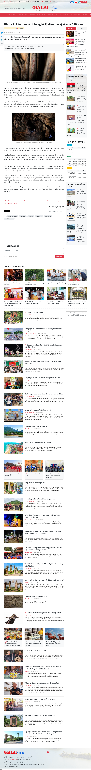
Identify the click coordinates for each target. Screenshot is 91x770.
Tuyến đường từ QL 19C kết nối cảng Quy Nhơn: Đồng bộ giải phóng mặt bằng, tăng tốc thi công (76, 52)
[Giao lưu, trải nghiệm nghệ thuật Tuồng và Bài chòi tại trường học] (13, 366)
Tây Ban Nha (39, 216)
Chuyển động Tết (29, 615)
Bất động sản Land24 (78, 312)
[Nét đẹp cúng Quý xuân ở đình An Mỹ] (13, 415)
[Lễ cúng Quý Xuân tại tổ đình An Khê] (13, 466)
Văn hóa (69, 14)
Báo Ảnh (13, 1)
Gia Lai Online (14, 752)
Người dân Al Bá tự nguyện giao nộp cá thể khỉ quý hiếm (81, 108)
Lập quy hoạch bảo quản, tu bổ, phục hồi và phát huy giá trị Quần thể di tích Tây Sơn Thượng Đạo (43, 733)
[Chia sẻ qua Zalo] (2, 33)
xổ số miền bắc (70, 312)
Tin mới (82, 28)
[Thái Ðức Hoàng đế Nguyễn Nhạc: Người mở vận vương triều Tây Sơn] (13, 569)
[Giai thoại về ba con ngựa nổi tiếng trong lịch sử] (13, 618)
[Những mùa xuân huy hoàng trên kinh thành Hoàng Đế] (13, 585)
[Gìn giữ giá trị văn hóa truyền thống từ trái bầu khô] (13, 383)
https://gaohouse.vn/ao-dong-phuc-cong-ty (76, 315)
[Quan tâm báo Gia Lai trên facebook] (71, 2)
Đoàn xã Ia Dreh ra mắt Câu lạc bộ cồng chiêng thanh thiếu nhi (54, 475)
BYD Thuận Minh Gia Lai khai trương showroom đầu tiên (76, 239)
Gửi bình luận (59, 256)
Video (7, 1)
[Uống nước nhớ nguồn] (13, 317)
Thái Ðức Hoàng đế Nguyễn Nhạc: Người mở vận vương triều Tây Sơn (44, 565)
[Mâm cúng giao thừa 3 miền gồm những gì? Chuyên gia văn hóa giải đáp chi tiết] (13, 634)
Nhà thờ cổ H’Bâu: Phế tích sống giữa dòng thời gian (34, 283)
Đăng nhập (83, 1)
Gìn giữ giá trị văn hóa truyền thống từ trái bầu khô (43, 378)
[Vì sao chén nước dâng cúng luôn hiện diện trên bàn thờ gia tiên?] (34, 634)
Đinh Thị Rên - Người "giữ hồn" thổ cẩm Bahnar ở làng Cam (56, 302)
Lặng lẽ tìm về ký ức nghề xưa (35, 483)
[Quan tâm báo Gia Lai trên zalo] (73, 2)
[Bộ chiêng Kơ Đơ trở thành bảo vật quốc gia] (13, 504)
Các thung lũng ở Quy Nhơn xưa (36, 426)
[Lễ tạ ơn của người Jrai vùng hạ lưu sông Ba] (70, 34)
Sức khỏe (50, 14)
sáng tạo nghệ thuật (12, 216)
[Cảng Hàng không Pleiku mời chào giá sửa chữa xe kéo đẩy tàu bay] (71, 192)
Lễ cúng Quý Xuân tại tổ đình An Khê (12, 474)
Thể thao (85, 14)
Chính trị (21, 14)
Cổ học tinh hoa (28, 349)
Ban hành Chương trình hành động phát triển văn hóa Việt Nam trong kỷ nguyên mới (43, 549)
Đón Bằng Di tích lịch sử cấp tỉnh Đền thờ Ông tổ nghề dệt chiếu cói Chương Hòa (13, 303)
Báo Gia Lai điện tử (45, 8)
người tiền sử (48, 216)
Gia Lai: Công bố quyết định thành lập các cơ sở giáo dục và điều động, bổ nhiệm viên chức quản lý (76, 43)
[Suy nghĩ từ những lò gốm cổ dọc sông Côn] (13, 721)
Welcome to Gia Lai (36, 1)
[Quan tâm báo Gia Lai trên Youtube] (76, 2)
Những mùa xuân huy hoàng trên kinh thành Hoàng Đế (44, 580)
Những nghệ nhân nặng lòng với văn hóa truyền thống (44, 394)
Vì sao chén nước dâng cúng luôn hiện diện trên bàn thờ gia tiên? (33, 643)
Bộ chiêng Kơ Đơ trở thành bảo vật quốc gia (40, 499)
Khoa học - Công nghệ (60, 14)
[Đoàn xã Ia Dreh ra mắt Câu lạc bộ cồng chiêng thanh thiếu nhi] (54, 466)
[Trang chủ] (5, 15)
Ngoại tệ (69, 156)
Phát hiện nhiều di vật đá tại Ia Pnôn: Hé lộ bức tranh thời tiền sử (24, 46)
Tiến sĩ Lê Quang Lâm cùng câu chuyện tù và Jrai (42, 683)
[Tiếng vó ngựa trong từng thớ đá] (13, 601)
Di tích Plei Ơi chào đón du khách (33, 474)
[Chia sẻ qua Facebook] (2, 29)
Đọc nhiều (71, 28)
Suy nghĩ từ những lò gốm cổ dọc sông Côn (40, 715)
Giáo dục (44, 14)
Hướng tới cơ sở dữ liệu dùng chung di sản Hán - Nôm (33, 302)
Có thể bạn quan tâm (15, 266)
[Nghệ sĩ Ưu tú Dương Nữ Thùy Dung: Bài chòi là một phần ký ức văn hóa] (13, 520)
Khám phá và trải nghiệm (31, 333)
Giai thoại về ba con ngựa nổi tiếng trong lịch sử (44, 613)
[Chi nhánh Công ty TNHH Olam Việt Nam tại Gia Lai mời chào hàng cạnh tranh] (71, 216)
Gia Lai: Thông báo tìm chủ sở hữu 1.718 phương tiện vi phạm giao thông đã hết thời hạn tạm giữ (76, 205)
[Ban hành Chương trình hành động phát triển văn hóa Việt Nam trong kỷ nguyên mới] (13, 553)
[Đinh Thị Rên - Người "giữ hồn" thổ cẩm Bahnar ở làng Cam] (56, 293)
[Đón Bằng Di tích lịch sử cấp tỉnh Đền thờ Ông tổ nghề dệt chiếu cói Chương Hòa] (13, 293)
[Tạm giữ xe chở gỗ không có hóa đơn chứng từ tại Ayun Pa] (70, 60)
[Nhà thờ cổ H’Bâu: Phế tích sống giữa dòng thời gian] (34, 275)
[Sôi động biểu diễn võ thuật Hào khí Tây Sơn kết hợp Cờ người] (13, 334)
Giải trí (75, 14)
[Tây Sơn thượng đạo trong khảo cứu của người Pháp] (77, 275)
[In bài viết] (2, 43)
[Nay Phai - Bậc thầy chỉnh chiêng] (56, 275)
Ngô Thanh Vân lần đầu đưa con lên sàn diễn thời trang (81, 67)
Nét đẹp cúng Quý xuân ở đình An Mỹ (38, 410)
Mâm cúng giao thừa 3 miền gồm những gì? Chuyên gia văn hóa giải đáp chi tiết (13, 643)
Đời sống (27, 380)
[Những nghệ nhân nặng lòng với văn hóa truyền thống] (13, 399)
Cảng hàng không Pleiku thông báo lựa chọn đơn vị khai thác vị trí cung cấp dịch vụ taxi (76, 228)
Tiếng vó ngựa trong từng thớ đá (36, 596)
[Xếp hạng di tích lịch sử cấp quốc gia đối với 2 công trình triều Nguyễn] (77, 293)
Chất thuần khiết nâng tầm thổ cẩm (37, 650)
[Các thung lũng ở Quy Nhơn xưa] (13, 431)
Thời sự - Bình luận (30, 14)
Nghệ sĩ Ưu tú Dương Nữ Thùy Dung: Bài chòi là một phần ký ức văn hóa (43, 516)
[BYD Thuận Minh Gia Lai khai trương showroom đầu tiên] (71, 238)
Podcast (27, 1)
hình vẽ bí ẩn (22, 216)
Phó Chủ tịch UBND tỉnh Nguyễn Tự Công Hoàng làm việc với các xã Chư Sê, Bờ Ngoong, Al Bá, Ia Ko (76, 88)
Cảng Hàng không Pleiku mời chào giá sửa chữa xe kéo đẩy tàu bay (76, 193)
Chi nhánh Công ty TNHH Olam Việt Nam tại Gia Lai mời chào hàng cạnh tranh (76, 217)
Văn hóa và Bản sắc (29, 315)
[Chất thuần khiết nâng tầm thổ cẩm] (13, 656)
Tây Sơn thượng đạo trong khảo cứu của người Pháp (77, 283)
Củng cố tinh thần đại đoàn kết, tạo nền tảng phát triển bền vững (43, 346)
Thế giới (15, 14)
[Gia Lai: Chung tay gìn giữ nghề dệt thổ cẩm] (13, 704)
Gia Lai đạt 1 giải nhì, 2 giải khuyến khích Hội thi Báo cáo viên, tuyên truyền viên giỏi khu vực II (76, 120)
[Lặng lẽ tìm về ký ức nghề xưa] (13, 488)
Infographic (55, 1)
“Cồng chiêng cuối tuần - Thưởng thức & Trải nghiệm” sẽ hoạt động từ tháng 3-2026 (44, 532)
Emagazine (46, 1)
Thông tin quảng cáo (76, 185)
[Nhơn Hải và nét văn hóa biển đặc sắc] (13, 448)
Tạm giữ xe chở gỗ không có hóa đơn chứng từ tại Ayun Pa (81, 60)
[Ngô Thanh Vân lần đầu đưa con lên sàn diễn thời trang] (70, 68)
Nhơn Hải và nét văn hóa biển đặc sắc (38, 443)
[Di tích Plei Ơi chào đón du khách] (34, 466)
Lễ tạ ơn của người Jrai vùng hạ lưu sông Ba (80, 33)
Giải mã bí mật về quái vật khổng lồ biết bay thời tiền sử (22, 48)
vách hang (30, 216)
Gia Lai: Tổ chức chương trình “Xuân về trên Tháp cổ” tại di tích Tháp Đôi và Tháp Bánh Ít (44, 668)
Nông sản (69, 145)
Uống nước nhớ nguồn (35, 312)
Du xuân (27, 582)
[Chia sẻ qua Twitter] (2, 36)
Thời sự (10, 14)
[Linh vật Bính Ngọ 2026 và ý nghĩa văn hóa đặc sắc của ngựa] (54, 634)
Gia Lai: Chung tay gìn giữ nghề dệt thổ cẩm (40, 699)
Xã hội (80, 14)
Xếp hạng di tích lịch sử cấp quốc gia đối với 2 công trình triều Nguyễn (77, 303)
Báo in (20, 1)
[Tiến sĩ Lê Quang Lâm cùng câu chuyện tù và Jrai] (13, 688)
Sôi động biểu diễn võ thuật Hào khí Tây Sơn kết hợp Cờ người (43, 330)
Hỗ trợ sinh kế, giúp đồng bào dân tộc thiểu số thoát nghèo (81, 99)
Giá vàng (69, 168)
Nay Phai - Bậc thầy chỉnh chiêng (56, 283)
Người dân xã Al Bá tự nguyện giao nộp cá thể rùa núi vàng (76, 132)
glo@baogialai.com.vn (12, 759)
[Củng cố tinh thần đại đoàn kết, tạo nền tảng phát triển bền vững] (13, 350)
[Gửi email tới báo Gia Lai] (79, 2)
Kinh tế (38, 14)
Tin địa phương (75, 76)
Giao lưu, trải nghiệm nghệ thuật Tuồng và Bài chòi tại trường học (44, 362)
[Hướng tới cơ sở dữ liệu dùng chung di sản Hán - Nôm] (34, 293)
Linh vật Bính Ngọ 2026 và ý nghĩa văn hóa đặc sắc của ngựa (54, 643)
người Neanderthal (9, 218)
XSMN (84, 312)
